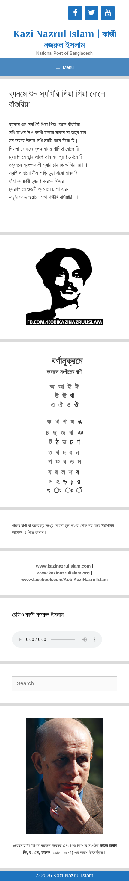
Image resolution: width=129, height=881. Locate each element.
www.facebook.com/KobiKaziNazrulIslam (64, 579)
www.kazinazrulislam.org (63, 572)
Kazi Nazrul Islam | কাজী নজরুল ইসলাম (64, 39)
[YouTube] (108, 13)
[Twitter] (91, 13)
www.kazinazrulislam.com (63, 565)
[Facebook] (75, 13)
